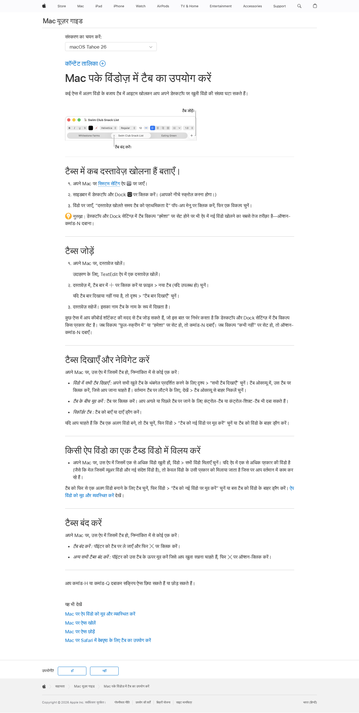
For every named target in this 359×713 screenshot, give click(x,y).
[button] (299, 6)
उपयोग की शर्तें (143, 702)
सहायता (60, 686)
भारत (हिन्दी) (310, 702)
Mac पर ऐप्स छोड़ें (80, 631)
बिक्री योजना (163, 702)
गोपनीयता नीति (122, 702)
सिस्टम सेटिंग (109, 183)
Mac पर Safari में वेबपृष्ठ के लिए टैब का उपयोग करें (108, 640)
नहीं (104, 671)
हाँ (72, 671)
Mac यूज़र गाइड (63, 21)
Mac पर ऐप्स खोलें (80, 623)
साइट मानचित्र (184, 702)
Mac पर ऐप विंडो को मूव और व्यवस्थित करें (100, 614)
